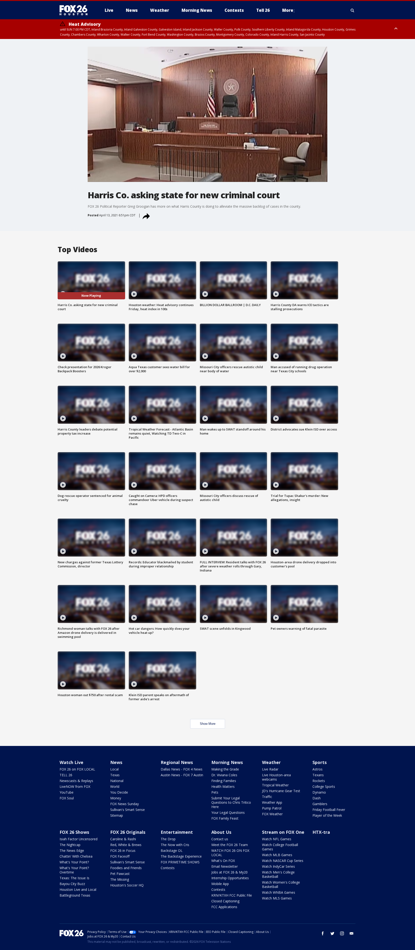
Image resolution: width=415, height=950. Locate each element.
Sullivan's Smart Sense (127, 809)
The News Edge (72, 850)
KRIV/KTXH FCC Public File (231, 895)
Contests (168, 868)
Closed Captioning (225, 901)
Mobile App (220, 883)
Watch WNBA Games (278, 892)
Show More (207, 723)
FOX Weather (272, 814)
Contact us (219, 839)
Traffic (267, 796)
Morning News (227, 762)
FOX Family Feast (224, 818)
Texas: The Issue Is (74, 878)
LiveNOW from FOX (75, 786)
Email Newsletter (224, 866)
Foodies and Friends (126, 868)
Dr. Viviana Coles (224, 775)
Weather (271, 762)
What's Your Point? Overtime (74, 870)
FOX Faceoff (119, 856)
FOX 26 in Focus (122, 850)
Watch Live (71, 762)
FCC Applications (224, 907)
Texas (115, 775)
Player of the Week (327, 815)
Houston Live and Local (78, 889)
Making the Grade (225, 769)
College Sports (323, 786)
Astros (317, 769)
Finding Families (223, 780)
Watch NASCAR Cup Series (282, 860)
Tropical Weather (275, 785)
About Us (221, 832)
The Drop (168, 839)
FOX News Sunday (124, 804)
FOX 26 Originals (127, 832)
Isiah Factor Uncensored (79, 839)
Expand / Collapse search (352, 10)
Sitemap (116, 815)
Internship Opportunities (230, 878)
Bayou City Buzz (72, 883)
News (116, 762)
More (287, 10)
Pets (214, 792)
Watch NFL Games (276, 839)
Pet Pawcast (120, 873)
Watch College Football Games (280, 846)
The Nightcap (70, 844)
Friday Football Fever (328, 809)
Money (115, 798)
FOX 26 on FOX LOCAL (77, 769)
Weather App (272, 802)
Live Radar (270, 769)
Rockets (318, 780)
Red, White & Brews (125, 844)
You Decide (119, 792)
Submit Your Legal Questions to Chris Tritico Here (231, 802)
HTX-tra (321, 832)
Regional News (177, 762)
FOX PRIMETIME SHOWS (180, 862)
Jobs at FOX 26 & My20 (229, 872)
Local (114, 769)
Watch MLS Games (277, 898)
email (351, 933)
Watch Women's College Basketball (281, 884)
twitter (332, 933)
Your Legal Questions (228, 812)
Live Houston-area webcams (276, 777)
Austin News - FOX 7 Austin (182, 775)
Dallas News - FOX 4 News (181, 769)
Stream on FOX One (283, 832)
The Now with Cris (175, 844)
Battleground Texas (75, 895)
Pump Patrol (271, 808)
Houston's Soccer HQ (127, 885)
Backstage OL (172, 850)
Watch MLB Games (277, 855)
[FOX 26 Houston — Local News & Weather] (75, 10)
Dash (316, 798)
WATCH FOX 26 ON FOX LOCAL (230, 852)
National (116, 780)
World (114, 786)
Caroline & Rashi (123, 839)
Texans (318, 775)
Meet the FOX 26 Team (229, 844)
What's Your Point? (74, 862)
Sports (319, 762)
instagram (342, 933)
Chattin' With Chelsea (76, 856)
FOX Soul (67, 798)
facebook (323, 933)
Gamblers (319, 804)
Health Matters (223, 786)
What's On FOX (223, 860)
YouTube (66, 792)
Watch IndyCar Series (278, 866)
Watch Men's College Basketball (278, 874)
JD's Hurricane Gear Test (281, 791)
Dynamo (319, 792)
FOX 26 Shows (74, 832)
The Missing (119, 879)
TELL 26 (66, 775)
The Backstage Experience (181, 856)
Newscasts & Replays (76, 780)
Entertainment (177, 832)
